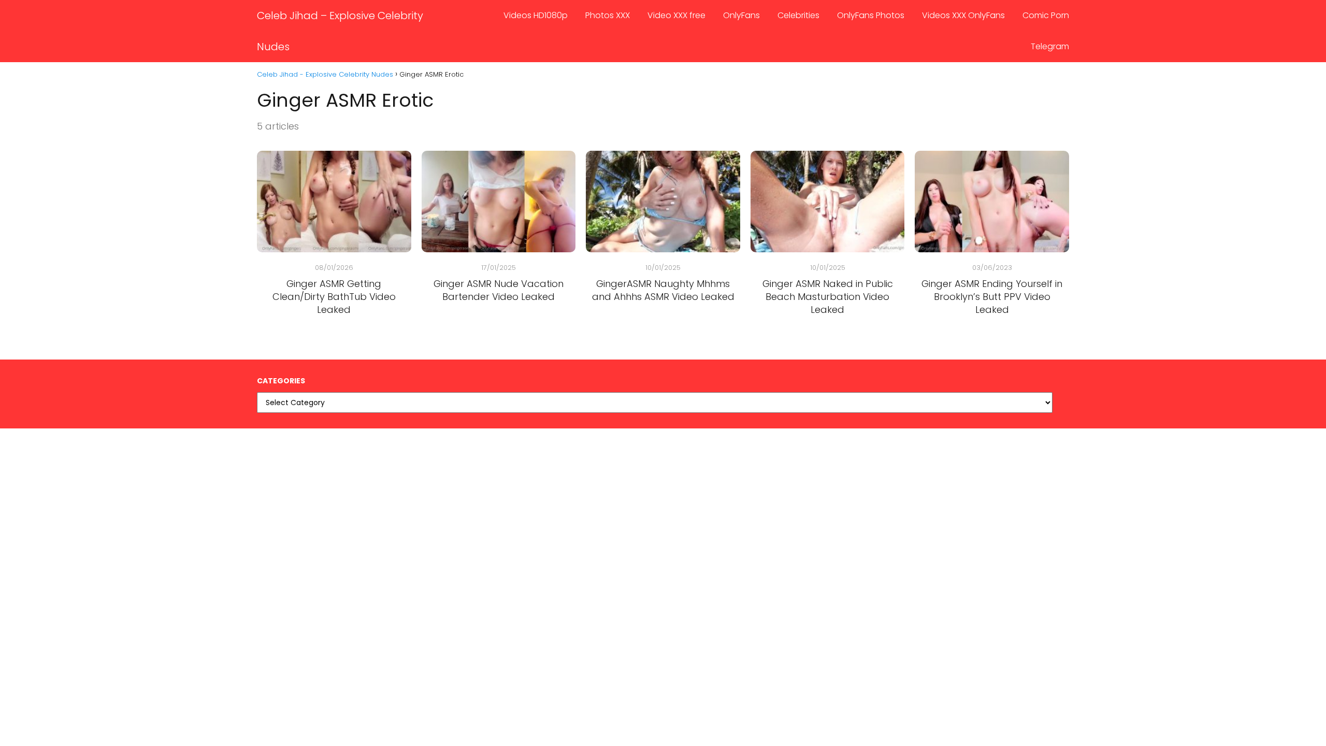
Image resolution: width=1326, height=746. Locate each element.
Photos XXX (607, 15)
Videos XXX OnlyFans (963, 15)
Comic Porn (1045, 15)
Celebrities (798, 15)
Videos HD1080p (535, 15)
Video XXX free (676, 15)
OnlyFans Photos (870, 15)
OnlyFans (741, 15)
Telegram (1050, 46)
